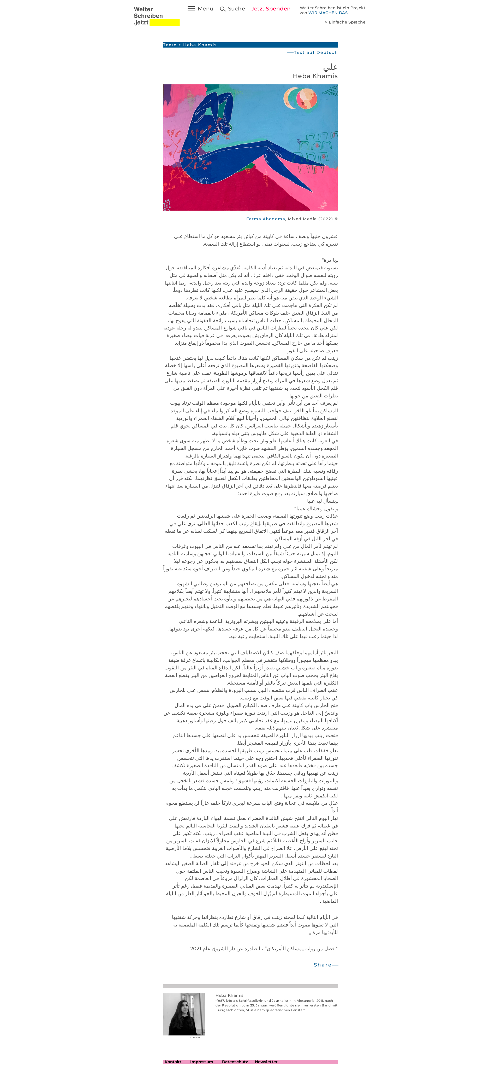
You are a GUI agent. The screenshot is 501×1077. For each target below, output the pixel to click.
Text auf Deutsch (316, 52)
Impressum (201, 1061)
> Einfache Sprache (345, 22)
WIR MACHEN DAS (328, 12)
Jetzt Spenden (271, 8)
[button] (325, 965)
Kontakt (173, 1061)
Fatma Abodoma (265, 218)
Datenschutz (235, 1061)
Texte (170, 44)
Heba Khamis (200, 44)
